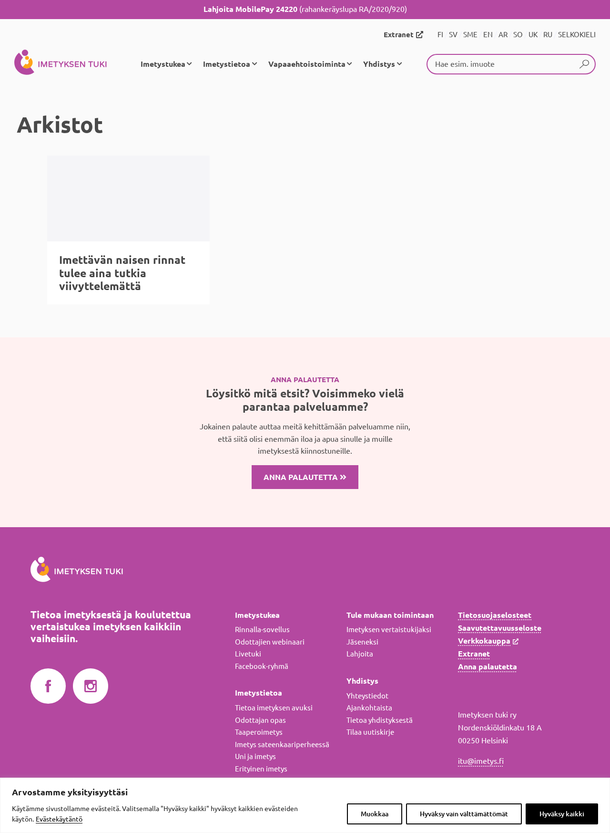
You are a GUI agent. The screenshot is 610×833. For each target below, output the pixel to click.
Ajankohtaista (369, 708)
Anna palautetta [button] (302, 477)
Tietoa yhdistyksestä (379, 720)
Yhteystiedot (367, 696)
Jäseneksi (362, 642)
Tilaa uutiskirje (370, 732)
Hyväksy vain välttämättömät (464, 814)
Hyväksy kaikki (561, 814)
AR (503, 35)
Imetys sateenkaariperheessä (282, 744)
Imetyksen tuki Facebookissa (48, 686)
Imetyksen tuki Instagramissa (90, 686)
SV (453, 35)
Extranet (399, 35)
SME (470, 35)
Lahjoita (359, 654)
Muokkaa (374, 814)
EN (488, 35)
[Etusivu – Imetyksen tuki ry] (60, 64)
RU (547, 35)
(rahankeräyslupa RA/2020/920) (305, 9)
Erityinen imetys (261, 769)
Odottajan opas (260, 720)
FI (440, 35)
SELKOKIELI (577, 35)
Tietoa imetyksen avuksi (274, 708)
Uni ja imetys (255, 756)
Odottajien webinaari (270, 642)
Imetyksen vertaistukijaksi (388, 629)
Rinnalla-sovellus (262, 629)
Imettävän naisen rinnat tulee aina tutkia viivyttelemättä (122, 273)
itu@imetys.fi (481, 761)
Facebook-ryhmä (261, 666)
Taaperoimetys (259, 732)
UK (533, 35)
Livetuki (248, 654)
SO (518, 35)
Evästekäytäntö (59, 819)
